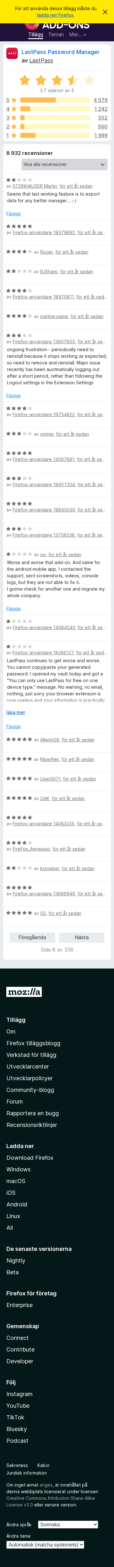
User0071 (50, 778)
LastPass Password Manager (61, 52)
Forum (14, 1101)
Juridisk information (26, 1473)
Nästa (82, 937)
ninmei (47, 434)
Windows (18, 1169)
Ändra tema (18, 1536)
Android (16, 1204)
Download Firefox (30, 1157)
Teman (56, 34)
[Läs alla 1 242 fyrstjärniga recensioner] (55, 108)
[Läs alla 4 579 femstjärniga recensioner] (55, 100)
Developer (19, 1361)
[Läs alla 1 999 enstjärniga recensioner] (55, 135)
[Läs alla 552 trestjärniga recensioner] (55, 117)
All (9, 1227)
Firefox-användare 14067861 (43, 459)
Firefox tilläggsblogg (33, 1043)
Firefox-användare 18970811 (43, 296)
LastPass (41, 60)
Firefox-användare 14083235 (43, 823)
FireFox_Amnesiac (31, 848)
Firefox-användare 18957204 (44, 484)
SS (43, 913)
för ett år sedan (76, 186)
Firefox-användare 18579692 (44, 232)
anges (46, 1484)
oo (43, 554)
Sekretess (17, 1465)
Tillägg (35, 34)
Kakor (43, 1465)
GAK (44, 798)
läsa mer (15, 712)
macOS (15, 1181)
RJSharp (49, 271)
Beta (12, 1272)
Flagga (13, 213)
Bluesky (16, 1429)
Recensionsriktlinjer (31, 1125)
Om (11, 1031)
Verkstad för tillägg (31, 1055)
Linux (13, 1216)
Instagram (19, 1394)
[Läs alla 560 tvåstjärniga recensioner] (55, 126)
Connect (17, 1337)
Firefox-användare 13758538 (44, 535)
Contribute (20, 1349)
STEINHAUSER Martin (35, 186)
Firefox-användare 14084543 (44, 627)
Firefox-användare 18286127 (43, 652)
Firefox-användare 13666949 (44, 893)
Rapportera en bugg (32, 1113)
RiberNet (49, 759)
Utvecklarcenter (27, 1066)
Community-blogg (30, 1090)
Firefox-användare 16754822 (44, 414)
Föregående (32, 937)
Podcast (17, 1440)
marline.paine (54, 316)
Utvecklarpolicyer (29, 1078)
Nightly (15, 1260)
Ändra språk (19, 1524)
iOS (11, 1192)
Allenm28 (49, 739)
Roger (46, 252)
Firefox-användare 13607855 (44, 341)
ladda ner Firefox (55, 15)
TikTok (15, 1417)
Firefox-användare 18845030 (44, 509)
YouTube (17, 1405)
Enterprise (19, 1305)
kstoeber (49, 868)
